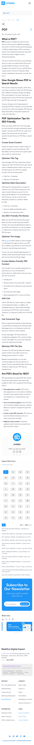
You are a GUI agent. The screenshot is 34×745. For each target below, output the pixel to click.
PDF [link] (17, 20)
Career (20, 692)
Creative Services (6, 692)
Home (4, 20)
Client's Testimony (6, 716)
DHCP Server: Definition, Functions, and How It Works (17, 548)
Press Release (22, 695)
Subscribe (24, 604)
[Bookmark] (31, 29)
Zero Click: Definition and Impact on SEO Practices (16, 575)
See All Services (6, 699)
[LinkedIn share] (3, 619)
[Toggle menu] (29, 3)
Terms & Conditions (23, 713)
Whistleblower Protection (25, 699)
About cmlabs (22, 685)
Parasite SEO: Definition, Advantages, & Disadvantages (17, 533)
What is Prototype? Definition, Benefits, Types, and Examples (16, 557)
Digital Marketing (6, 688)
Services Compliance (24, 703)
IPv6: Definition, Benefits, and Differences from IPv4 (16, 537)
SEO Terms (11, 20)
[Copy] (3, 24)
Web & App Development (8, 695)
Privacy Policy (22, 716)
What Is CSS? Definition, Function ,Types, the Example (17, 566)
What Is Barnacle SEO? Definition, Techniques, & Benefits (15, 529)
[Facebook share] (9, 619)
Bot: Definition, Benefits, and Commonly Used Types (16, 540)
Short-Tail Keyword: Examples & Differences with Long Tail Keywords (17, 570)
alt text (7, 240)
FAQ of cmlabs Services (8, 720)
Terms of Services (23, 720)
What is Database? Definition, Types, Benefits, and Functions (16, 552)
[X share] (6, 619)
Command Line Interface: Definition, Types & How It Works (16, 544)
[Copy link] (13, 619)
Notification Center (6, 713)
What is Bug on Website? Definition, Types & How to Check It (16, 562)
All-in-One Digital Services (8, 685)
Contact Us (21, 688)
